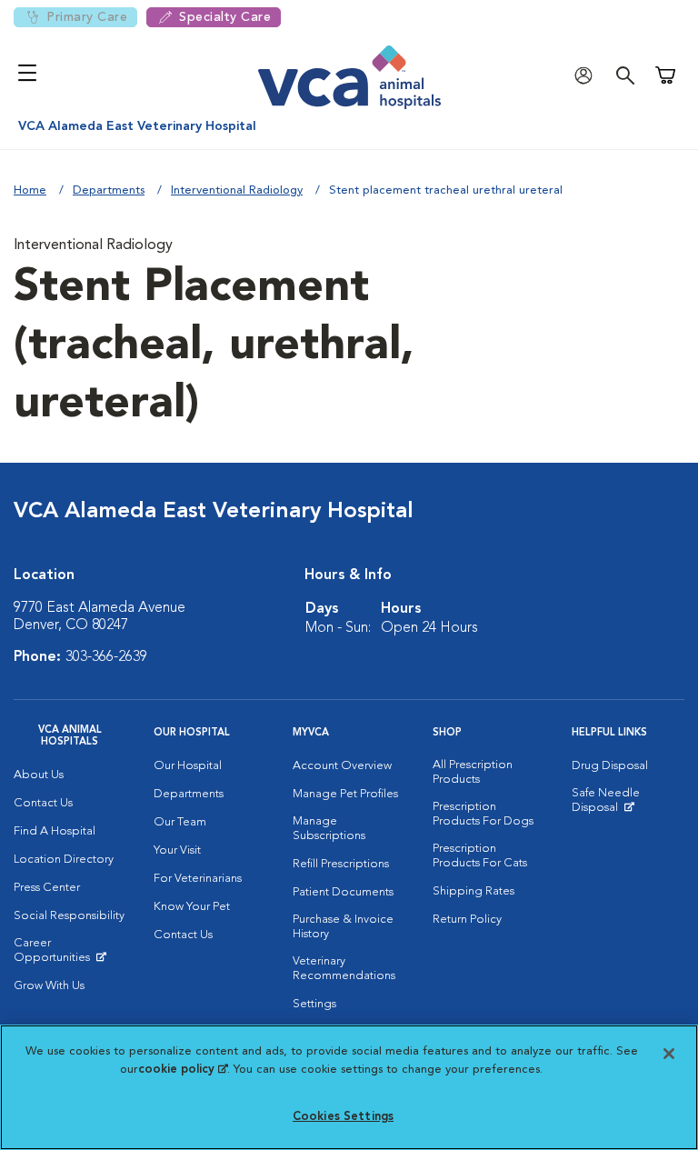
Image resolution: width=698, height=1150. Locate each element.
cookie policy (182, 1069)
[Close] (669, 1054)
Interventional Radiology (237, 190)
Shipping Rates (473, 891)
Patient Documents (343, 892)
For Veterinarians (198, 879)
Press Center (47, 888)
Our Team (180, 822)
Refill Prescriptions (341, 864)
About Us (39, 775)
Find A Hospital (54, 831)
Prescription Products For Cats (480, 856)
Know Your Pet (192, 907)
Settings (314, 1004)
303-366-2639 (106, 657)
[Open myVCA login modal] (588, 75)
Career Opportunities (70, 954)
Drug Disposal (610, 766)
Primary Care (86, 17)
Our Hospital (188, 766)
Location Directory (64, 859)
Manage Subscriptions (329, 828)
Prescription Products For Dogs (483, 814)
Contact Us (43, 803)
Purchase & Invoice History (343, 927)
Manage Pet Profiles (345, 794)
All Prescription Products (473, 772)
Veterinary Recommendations (344, 968)
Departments (109, 190)
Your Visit (177, 850)
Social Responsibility (69, 916)
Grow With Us (49, 986)
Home (30, 190)
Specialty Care (225, 17)
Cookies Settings (343, 1117)
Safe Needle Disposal (628, 804)
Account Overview (342, 766)
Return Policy (467, 919)
